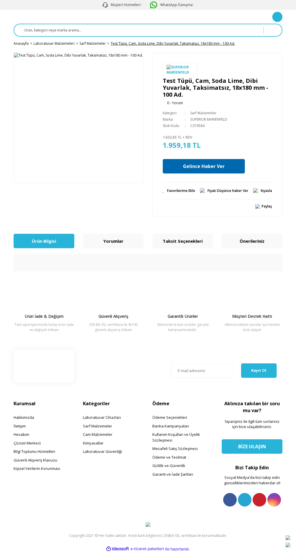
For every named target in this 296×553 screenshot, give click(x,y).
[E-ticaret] (147, 549)
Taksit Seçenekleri (183, 241)
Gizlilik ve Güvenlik (168, 465)
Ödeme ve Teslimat (169, 457)
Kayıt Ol (258, 370)
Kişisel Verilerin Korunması (37, 468)
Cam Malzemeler (97, 434)
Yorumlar (113, 241)
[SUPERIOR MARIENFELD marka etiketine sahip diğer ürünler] (180, 70)
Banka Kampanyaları (170, 426)
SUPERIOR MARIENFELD (208, 119)
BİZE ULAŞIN (252, 446)
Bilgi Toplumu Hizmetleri (34, 451)
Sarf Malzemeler (203, 113)
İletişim (20, 426)
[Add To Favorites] (179, 190)
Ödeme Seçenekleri (169, 417)
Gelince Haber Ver (204, 166)
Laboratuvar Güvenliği (102, 451)
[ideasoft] (117, 549)
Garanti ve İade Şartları (172, 474)
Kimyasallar (93, 443)
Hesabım (21, 434)
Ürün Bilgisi (44, 241)
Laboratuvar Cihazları (102, 417)
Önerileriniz (252, 241)
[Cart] (277, 17)
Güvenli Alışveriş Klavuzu (35, 460)
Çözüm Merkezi (27, 443)
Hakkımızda (24, 417)
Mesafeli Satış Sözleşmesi (175, 448)
